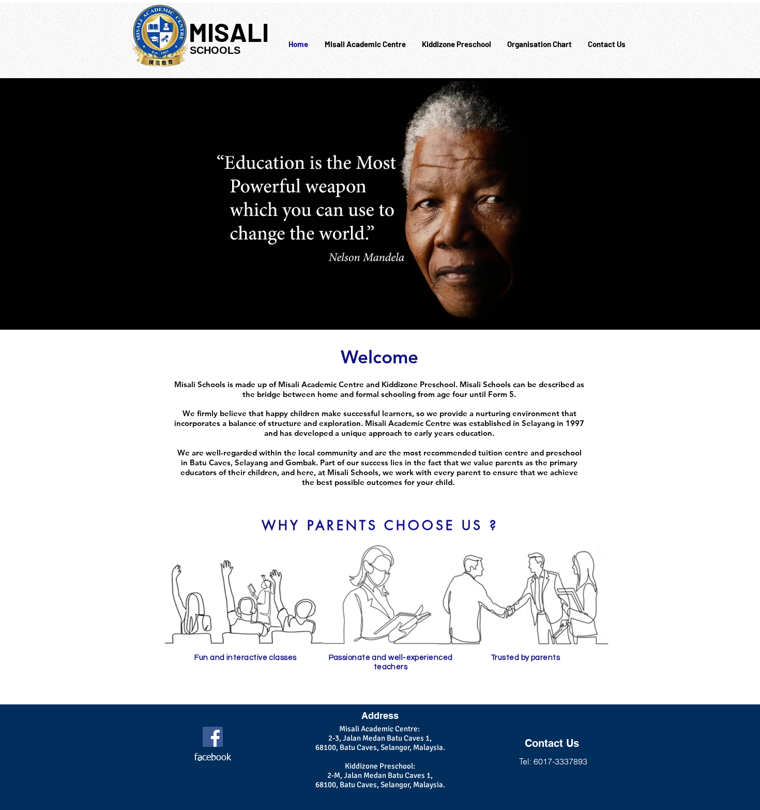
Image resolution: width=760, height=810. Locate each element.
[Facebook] (213, 737)
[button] (365, 44)
